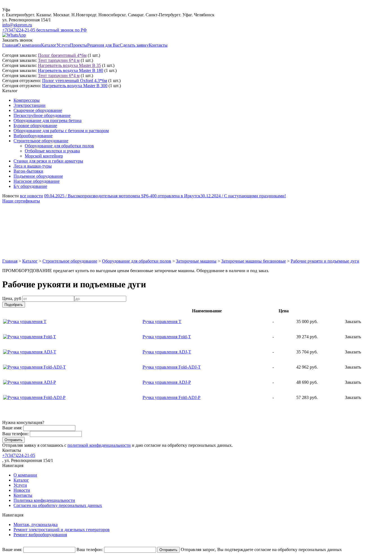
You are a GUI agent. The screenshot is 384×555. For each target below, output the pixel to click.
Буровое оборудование (35, 125)
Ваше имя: (12, 427)
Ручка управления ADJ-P (167, 382)
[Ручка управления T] (24, 321)
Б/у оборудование (30, 186)
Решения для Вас (103, 45)
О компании (29, 45)
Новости (21, 490)
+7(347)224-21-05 (18, 455)
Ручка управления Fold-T (167, 336)
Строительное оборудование (40, 140)
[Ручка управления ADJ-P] (29, 382)
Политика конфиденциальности (44, 500)
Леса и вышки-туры (32, 166)
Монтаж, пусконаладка (35, 524)
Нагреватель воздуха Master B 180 (70, 70)
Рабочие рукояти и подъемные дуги (325, 261)
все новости (31, 195)
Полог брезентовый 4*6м (62, 55)
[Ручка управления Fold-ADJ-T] (34, 367)
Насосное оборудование (36, 181)
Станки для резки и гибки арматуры (48, 161)
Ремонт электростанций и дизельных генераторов (61, 529)
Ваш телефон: (15, 433)
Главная (9, 45)
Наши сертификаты (21, 200)
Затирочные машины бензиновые (253, 261)
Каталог (49, 45)
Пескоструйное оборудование (42, 115)
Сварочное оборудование (37, 110)
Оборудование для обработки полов (59, 145)
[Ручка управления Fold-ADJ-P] (34, 397)
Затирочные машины (196, 261)
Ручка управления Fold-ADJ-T (172, 367)
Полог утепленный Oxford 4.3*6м (74, 80)
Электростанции (29, 105)
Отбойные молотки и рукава (52, 150)
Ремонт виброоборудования (40, 534)
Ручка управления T (162, 321)
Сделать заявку (134, 45)
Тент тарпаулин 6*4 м (59, 60)
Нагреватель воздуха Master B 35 (69, 65)
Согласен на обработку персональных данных (57, 505)
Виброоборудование (33, 135)
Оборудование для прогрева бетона (47, 120)
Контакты (158, 45)
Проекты (78, 45)
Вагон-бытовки (28, 171)
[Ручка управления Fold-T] (29, 336)
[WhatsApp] (14, 35)
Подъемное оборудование (38, 176)
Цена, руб (11, 298)
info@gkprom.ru (17, 24)
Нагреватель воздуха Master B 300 (74, 85)
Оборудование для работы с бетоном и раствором (61, 130)
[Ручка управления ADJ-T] (29, 351)
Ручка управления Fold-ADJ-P (171, 397)
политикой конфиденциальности (99, 445)
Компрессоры (26, 100)
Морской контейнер (44, 156)
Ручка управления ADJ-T (167, 351)
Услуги (63, 45)
